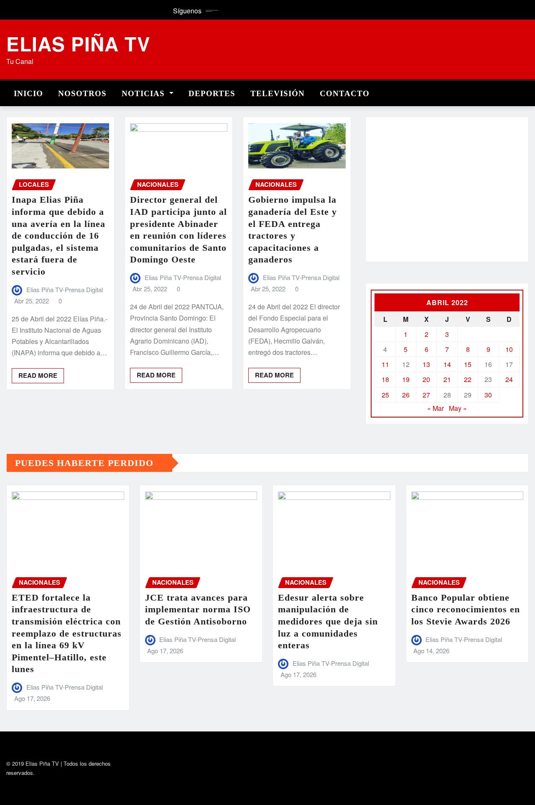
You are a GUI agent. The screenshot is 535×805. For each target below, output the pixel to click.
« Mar (435, 408)
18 (385, 379)
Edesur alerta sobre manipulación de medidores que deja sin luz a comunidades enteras (328, 621)
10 (509, 349)
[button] (383, 194)
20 (426, 379)
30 (488, 395)
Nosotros (82, 93)
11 (385, 364)
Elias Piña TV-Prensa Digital (64, 289)
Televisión (277, 93)
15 (467, 364)
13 (426, 364)
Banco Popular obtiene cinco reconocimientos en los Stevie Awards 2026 (465, 609)
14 (447, 364)
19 (406, 379)
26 (406, 395)
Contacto (344, 93)
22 (467, 379)
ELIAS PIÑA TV (78, 43)
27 (426, 395)
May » (458, 408)
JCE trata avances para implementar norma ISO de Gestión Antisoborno (198, 609)
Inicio (28, 93)
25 (385, 395)
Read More (37, 375)
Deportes (212, 93)
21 (447, 379)
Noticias (144, 93)
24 (509, 379)
